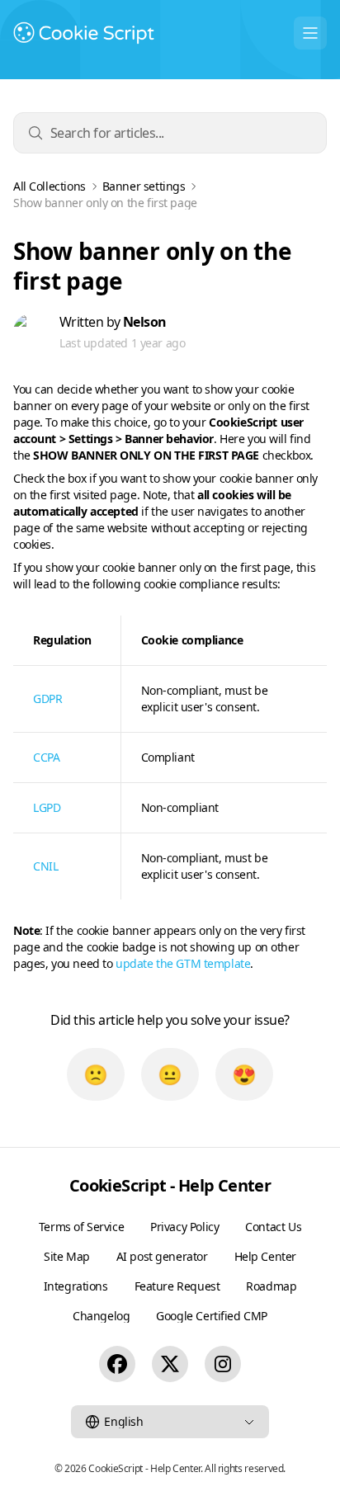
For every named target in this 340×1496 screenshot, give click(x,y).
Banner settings (144, 186)
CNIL (45, 866)
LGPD (46, 807)
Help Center (265, 1256)
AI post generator (162, 1256)
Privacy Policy (184, 1226)
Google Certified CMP (211, 1316)
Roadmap (271, 1286)
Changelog (101, 1316)
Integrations (76, 1286)
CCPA (46, 757)
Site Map (67, 1256)
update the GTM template (183, 963)
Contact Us (273, 1226)
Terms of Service (81, 1226)
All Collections (49, 186)
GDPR (47, 698)
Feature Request (177, 1286)
